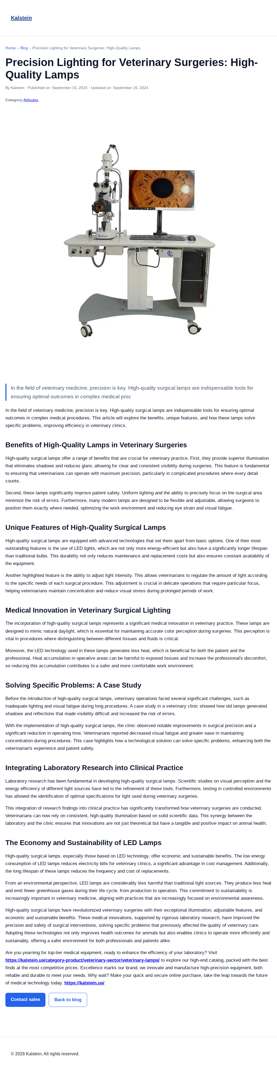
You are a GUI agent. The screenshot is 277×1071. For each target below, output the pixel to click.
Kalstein (21, 18)
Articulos (31, 100)
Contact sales (25, 999)
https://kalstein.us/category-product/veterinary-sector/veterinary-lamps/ (82, 960)
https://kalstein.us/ (84, 982)
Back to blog (67, 999)
